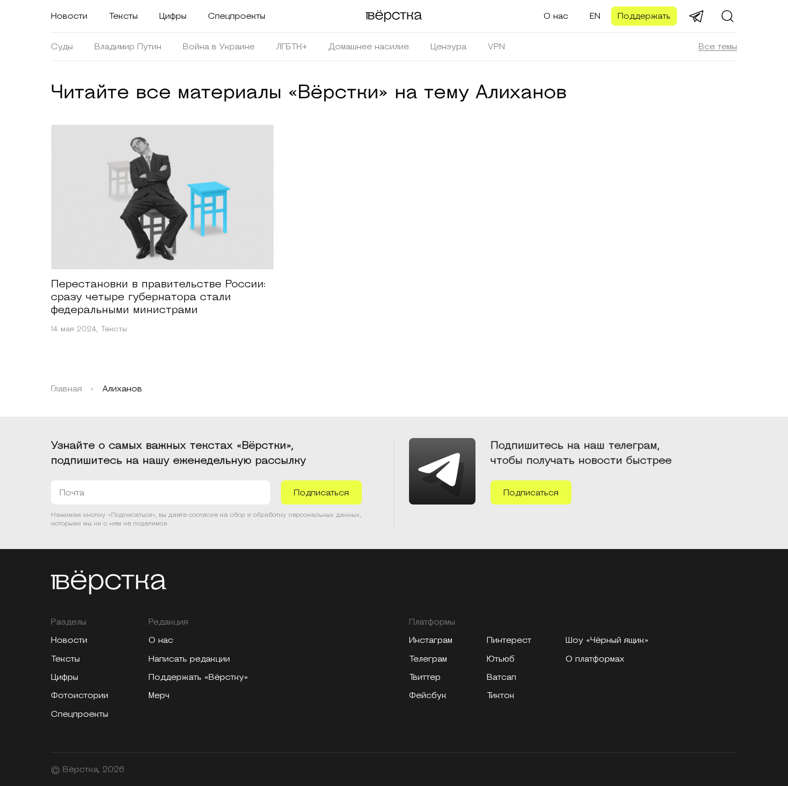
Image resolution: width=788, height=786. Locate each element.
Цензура (448, 46)
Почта (72, 493)
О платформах (595, 659)
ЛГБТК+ (291, 46)
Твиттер (425, 677)
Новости (69, 16)
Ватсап (501, 677)
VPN (496, 46)
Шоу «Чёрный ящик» (607, 640)
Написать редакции (189, 659)
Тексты (123, 16)
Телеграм (428, 659)
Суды (62, 46)
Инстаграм (430, 640)
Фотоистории (79, 695)
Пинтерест (509, 640)
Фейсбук (428, 695)
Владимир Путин (127, 46)
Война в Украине (219, 46)
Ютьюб (501, 659)
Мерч (158, 695)
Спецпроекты (236, 16)
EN (595, 16)
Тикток (501, 695)
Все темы (717, 46)
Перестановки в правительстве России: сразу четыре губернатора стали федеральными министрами (158, 297)
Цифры (173, 16)
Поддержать (644, 16)
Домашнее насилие (369, 46)
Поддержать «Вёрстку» (198, 677)
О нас (556, 16)
